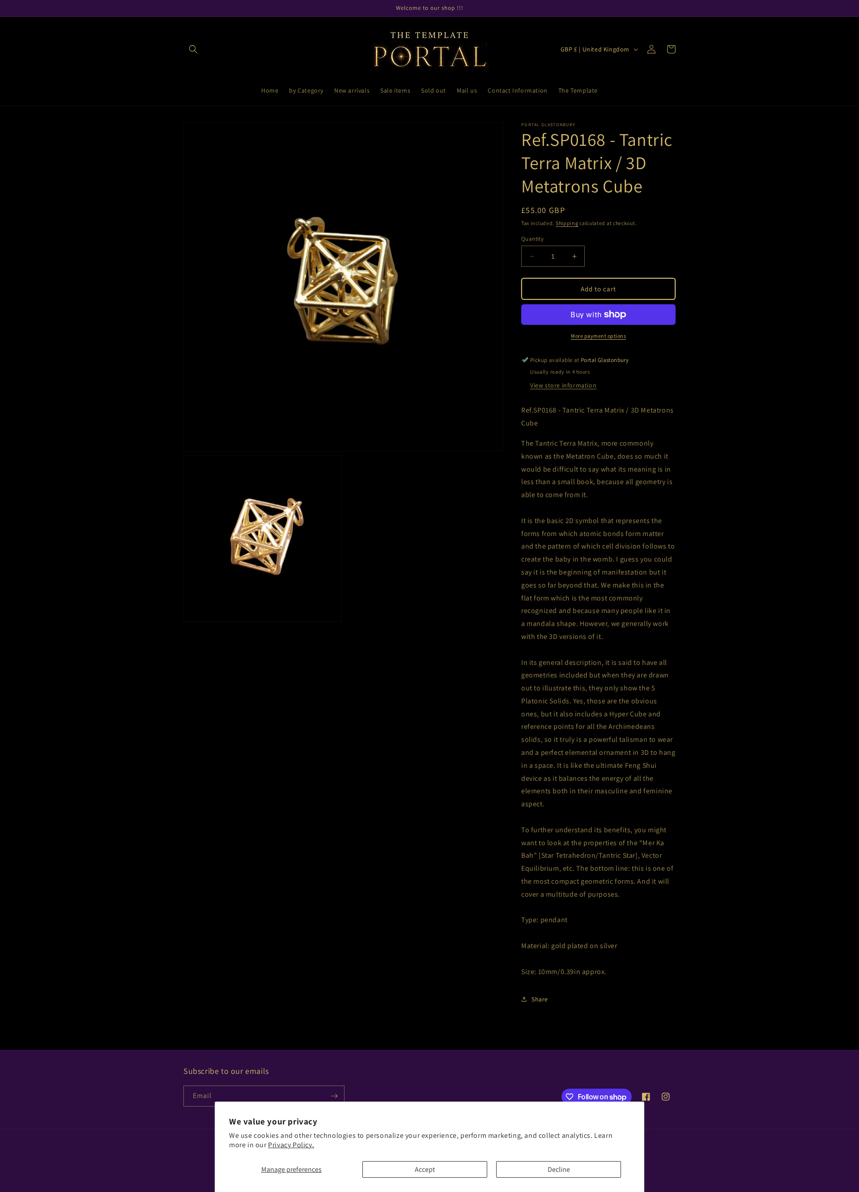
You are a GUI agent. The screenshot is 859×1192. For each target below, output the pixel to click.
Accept (425, 1169)
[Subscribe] (334, 1096)
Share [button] (540, 999)
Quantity (532, 239)
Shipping (567, 223)
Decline (559, 1169)
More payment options (598, 335)
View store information (563, 385)
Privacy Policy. (291, 1144)
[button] (193, 49)
